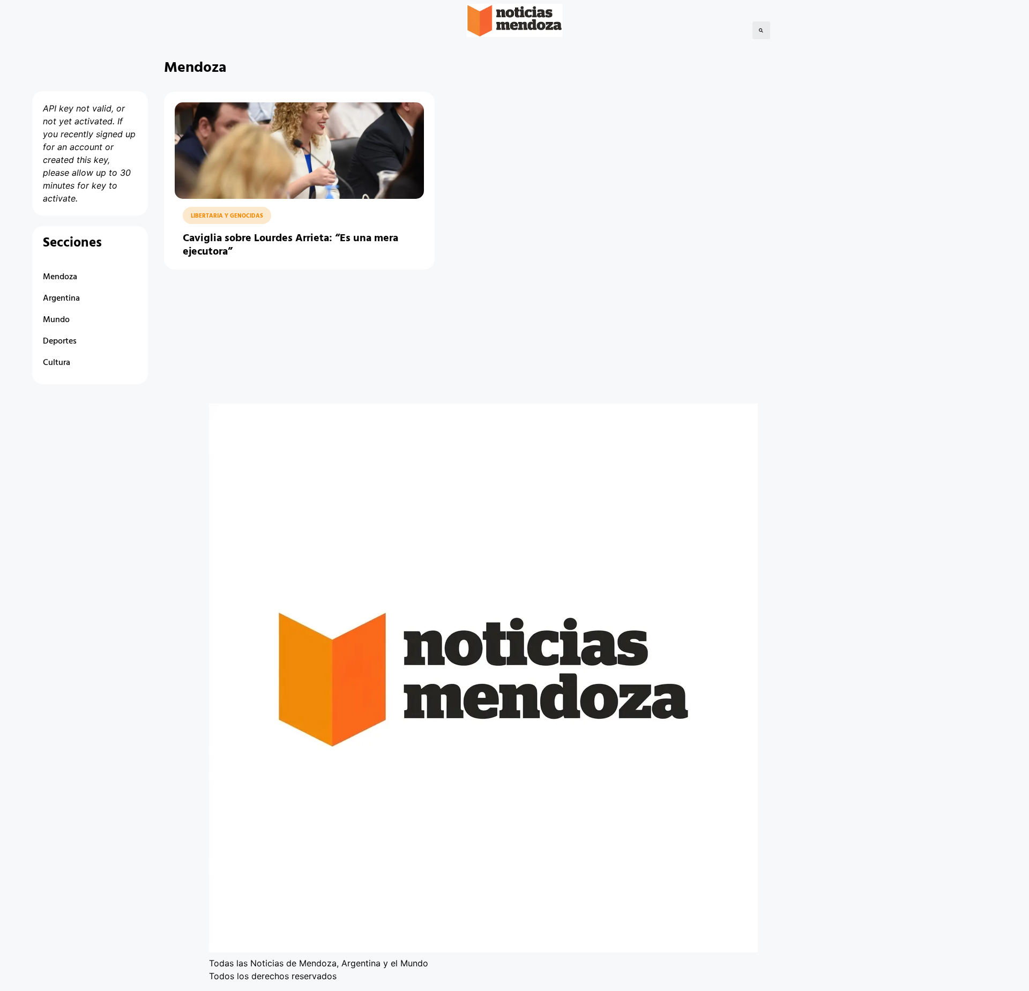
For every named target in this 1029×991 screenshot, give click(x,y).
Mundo (56, 320)
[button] (761, 30)
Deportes (60, 341)
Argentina (61, 299)
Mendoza (60, 277)
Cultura (56, 363)
